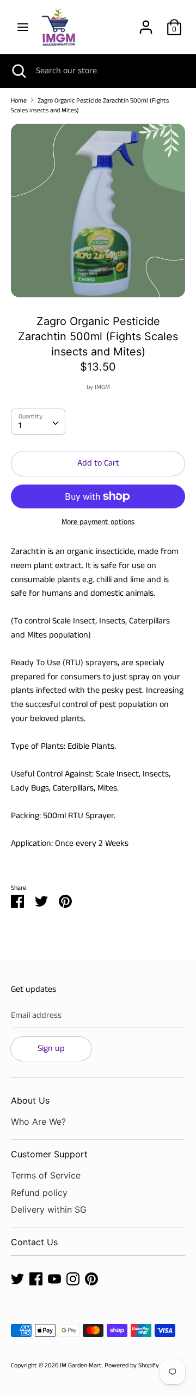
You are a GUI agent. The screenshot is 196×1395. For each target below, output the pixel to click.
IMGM (102, 387)
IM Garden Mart (81, 1365)
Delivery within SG (49, 1209)
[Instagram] (72, 1278)
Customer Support (49, 1154)
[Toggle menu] (23, 27)
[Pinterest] (91, 1278)
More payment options (98, 522)
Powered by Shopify (132, 1365)
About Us (30, 1100)
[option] (98, 210)
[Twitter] (17, 1278)
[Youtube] (54, 1278)
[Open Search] (18, 71)
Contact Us (34, 1242)
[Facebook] (35, 1278)
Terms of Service (46, 1175)
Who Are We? (38, 1121)
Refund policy (39, 1192)
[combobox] (38, 422)
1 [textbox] (20, 425)
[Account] (146, 23)
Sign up (51, 1048)
